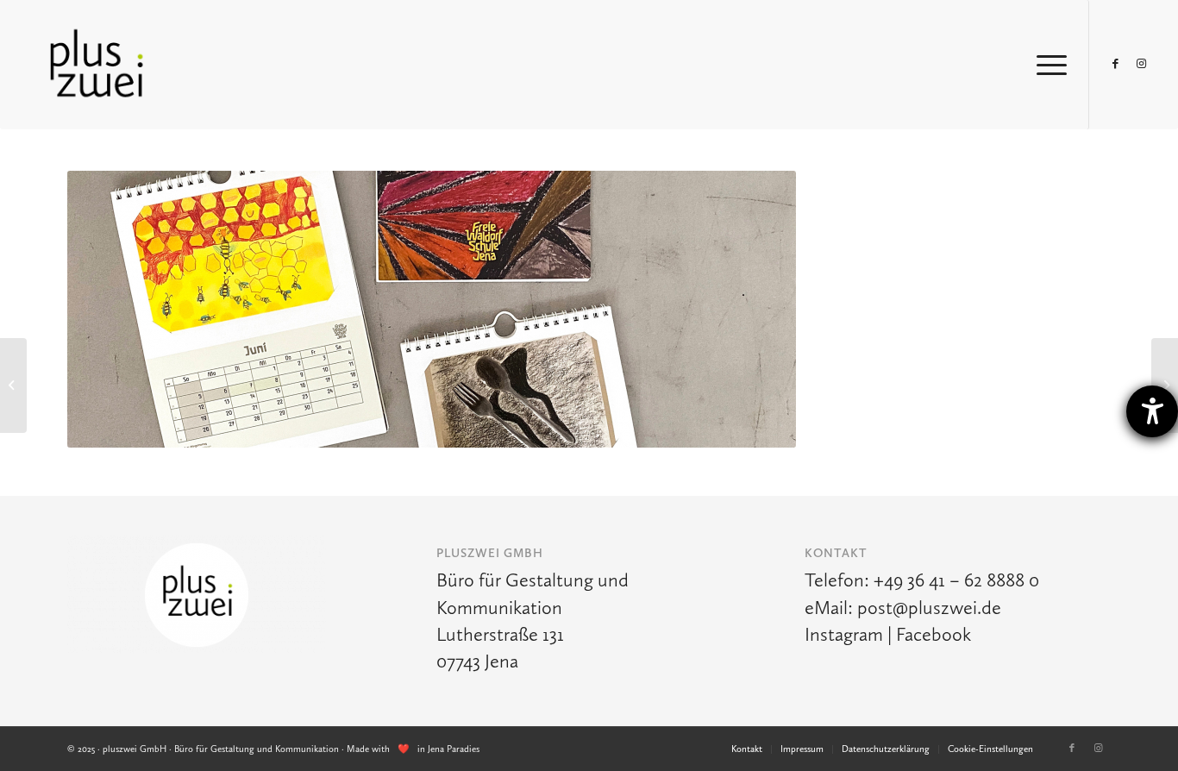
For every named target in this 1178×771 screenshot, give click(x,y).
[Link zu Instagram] (1142, 64)
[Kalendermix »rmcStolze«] (1164, 385)
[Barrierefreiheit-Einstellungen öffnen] (1152, 411)
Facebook (933, 634)
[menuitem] (747, 749)
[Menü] (1046, 64)
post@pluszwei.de (929, 607)
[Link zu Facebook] (1116, 64)
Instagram (844, 634)
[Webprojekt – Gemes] (13, 385)
